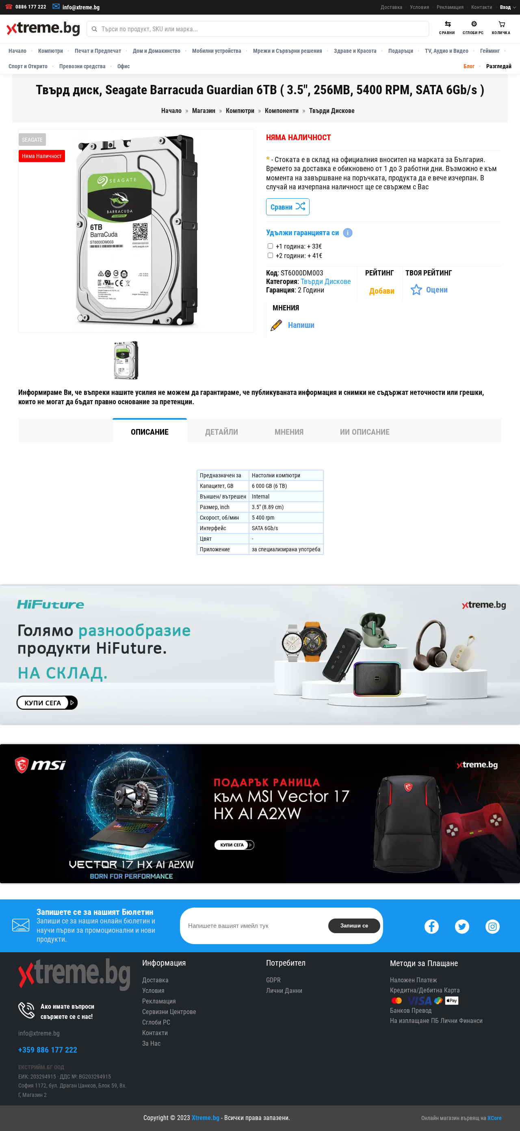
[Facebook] (432, 926)
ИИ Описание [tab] (365, 432)
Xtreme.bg (205, 1118)
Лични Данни (284, 990)
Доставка (391, 7)
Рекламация (450, 7)
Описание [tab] (150, 432)
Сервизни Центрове (169, 1012)
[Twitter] (462, 926)
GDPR (273, 980)
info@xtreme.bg (81, 7)
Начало (17, 51)
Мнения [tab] (289, 432)
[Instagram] (492, 926)
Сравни (283, 207)
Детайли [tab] (221, 432)
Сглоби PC (156, 1022)
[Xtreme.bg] (43, 29)
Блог (469, 66)
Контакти (481, 7)
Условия (419, 7)
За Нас (151, 1043)
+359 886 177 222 (47, 1050)
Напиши (301, 325)
